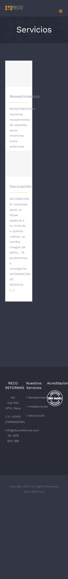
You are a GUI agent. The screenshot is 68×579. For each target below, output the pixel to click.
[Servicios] (18, 249)
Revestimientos (18, 70)
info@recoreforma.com (22, 430)
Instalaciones (34, 406)
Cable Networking (18, 244)
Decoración (18, 160)
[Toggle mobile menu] (61, 11)
